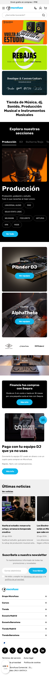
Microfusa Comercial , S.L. (20, 667)
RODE (16, 225)
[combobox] (24, 15)
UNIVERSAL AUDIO (13, 205)
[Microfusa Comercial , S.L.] (24, 32)
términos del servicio (33, 576)
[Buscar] (43, 15)
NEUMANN (9, 218)
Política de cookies (32, 662)
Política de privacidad (11, 662)
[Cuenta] (40, 8)
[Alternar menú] (3, 8)
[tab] (9, 142)
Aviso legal (28, 658)
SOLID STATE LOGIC (13, 212)
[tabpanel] (24, 192)
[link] (24, 346)
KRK (6, 225)
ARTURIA (40, 218)
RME (29, 205)
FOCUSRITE (25, 218)
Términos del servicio (11, 658)
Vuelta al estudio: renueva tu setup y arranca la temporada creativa (16, 528)
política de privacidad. (14, 579)
